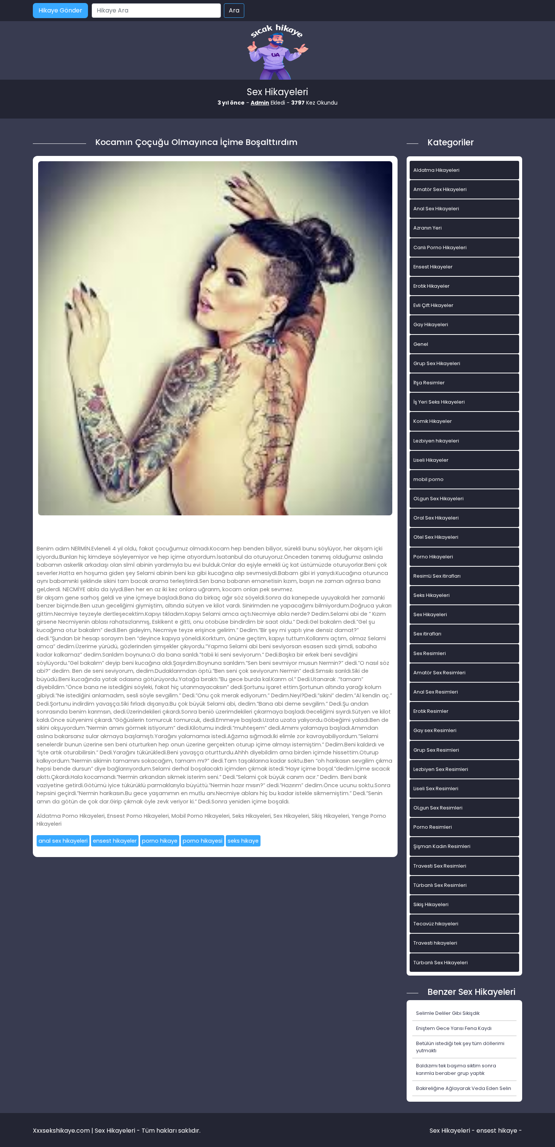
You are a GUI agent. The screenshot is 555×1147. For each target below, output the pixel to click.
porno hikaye (159, 841)
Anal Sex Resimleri (435, 692)
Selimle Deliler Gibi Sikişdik (447, 1013)
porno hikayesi (202, 841)
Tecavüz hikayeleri (435, 923)
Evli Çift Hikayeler (433, 305)
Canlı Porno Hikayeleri (440, 247)
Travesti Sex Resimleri (439, 866)
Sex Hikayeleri (430, 614)
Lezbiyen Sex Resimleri (440, 769)
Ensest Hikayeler (433, 267)
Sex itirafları (427, 634)
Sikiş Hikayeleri (431, 904)
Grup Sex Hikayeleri (436, 363)
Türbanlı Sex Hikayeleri (440, 962)
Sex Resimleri (429, 653)
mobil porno (428, 479)
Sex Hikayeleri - (453, 1130)
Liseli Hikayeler (431, 460)
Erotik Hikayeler (431, 286)
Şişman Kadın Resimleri (441, 846)
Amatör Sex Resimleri (439, 672)
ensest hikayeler (115, 841)
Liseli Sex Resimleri (435, 788)
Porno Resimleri (432, 827)
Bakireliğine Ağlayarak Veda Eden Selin (463, 1088)
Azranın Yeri (427, 228)
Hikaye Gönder (60, 10)
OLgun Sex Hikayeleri (438, 498)
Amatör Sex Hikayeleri (440, 189)
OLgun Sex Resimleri (437, 808)
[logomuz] (277, 52)
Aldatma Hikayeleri (436, 170)
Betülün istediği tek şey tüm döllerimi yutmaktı (460, 1047)
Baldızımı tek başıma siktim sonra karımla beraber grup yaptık (456, 1069)
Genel (420, 344)
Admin (260, 102)
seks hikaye (243, 841)
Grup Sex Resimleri (436, 750)
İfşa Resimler (429, 382)
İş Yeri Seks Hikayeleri (439, 402)
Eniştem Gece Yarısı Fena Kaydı (454, 1028)
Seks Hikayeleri (431, 595)
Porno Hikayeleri (433, 556)
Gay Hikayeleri (430, 324)
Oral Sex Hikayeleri (436, 518)
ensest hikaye (496, 1130)
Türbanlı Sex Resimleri (440, 885)
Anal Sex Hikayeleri (436, 208)
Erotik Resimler (431, 711)
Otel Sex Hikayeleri (435, 537)
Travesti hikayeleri (435, 943)
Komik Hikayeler (432, 421)
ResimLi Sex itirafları (437, 576)
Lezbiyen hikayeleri (436, 441)
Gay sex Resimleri (434, 730)
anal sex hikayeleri (63, 841)
